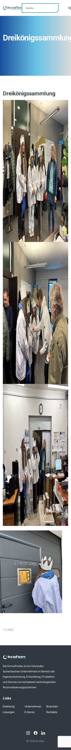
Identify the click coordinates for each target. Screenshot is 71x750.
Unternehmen (33, 706)
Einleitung (9, 706)
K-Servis (29, 712)
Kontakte (51, 712)
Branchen (52, 706)
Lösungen (9, 712)
